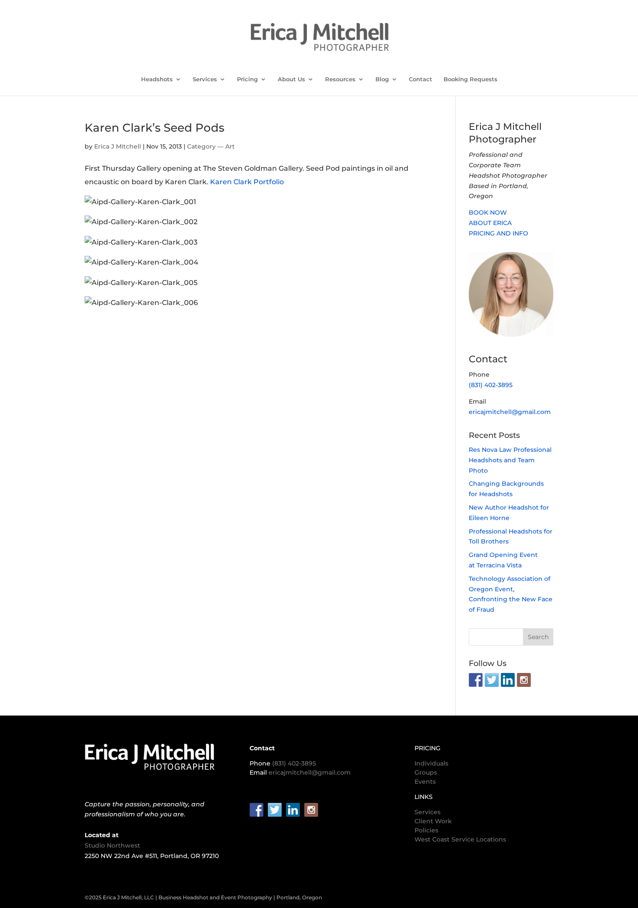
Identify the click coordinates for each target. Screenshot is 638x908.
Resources (340, 79)
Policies (426, 830)
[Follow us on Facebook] (476, 680)
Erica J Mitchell (117, 146)
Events (425, 781)
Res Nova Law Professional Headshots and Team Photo (510, 460)
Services (205, 79)
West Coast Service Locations (460, 839)
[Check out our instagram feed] (524, 680)
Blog (382, 79)
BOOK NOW (488, 212)
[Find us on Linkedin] (508, 680)
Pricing (247, 79)
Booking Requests (470, 79)
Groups (425, 772)
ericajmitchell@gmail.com (510, 412)
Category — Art (211, 146)
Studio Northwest (112, 845)
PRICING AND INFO (498, 233)
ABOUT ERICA (490, 223)
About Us (291, 79)
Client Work (433, 821)
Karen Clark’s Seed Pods (154, 128)
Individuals (431, 763)
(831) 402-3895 (491, 385)
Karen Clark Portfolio (247, 182)
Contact (420, 79)
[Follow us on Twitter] (492, 680)
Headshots (157, 79)
